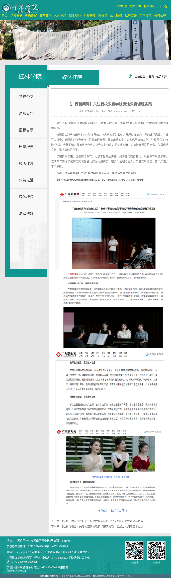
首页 (151, 76)
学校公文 (26, 97)
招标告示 (26, 130)
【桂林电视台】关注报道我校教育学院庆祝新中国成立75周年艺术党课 (102, 526)
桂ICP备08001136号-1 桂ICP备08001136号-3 (112, 576)
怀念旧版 (149, 6)
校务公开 (161, 76)
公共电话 (26, 180)
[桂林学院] (20, 8)
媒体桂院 (26, 197)
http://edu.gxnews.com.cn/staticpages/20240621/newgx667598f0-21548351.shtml (99, 179)
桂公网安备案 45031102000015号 (75, 576)
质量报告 (26, 147)
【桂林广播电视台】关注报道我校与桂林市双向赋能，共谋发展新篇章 (102, 521)
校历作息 (26, 163)
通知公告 (26, 113)
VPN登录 (121, 6)
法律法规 (26, 213)
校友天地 (135, 6)
